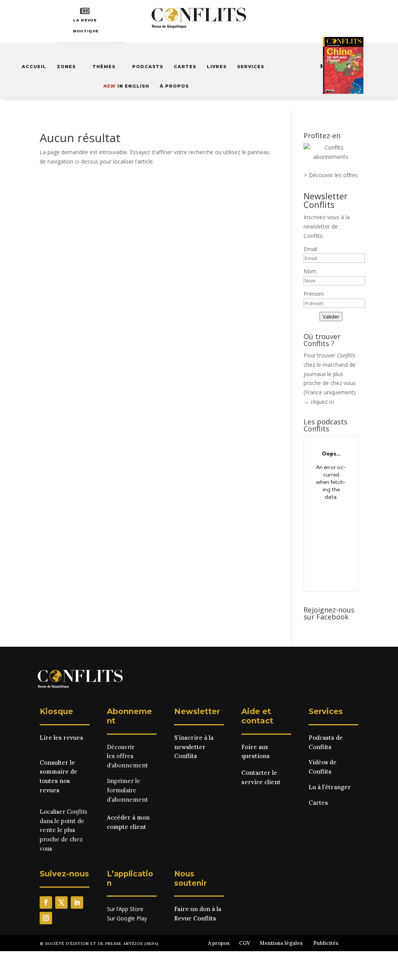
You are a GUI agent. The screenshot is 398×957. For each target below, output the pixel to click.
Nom (310, 271)
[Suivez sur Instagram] (46, 918)
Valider (331, 316)
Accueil (34, 66)
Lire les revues (61, 737)
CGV (244, 943)
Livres (217, 66)
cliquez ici (322, 401)
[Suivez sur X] (61, 902)
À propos (174, 86)
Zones (66, 66)
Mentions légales (281, 943)
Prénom (314, 293)
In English (126, 86)
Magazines (336, 66)
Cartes (185, 66)
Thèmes (104, 66)
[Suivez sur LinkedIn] (77, 902)
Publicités (326, 943)
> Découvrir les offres (331, 175)
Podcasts (147, 66)
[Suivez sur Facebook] (46, 902)
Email (310, 249)
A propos (219, 943)
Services (250, 66)
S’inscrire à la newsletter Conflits (193, 747)
